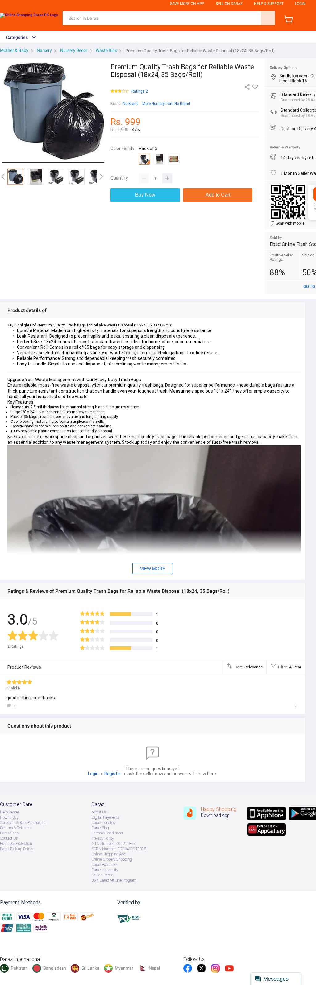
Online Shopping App (109, 854)
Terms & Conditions (107, 833)
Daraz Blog (100, 828)
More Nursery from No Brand (166, 104)
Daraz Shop (9, 833)
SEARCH (268, 18)
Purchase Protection (16, 844)
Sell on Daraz (102, 875)
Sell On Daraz (229, 4)
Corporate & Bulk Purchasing (23, 823)
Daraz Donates (103, 823)
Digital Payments (105, 817)
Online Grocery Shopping (112, 859)
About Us (99, 812)
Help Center (9, 812)
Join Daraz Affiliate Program (114, 880)
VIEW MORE (152, 568)
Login (300, 4)
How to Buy (9, 817)
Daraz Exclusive (104, 864)
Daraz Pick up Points (16, 849)
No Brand (131, 104)
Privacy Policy (103, 838)
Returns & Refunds (15, 828)
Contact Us (9, 838)
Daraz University (105, 870)
